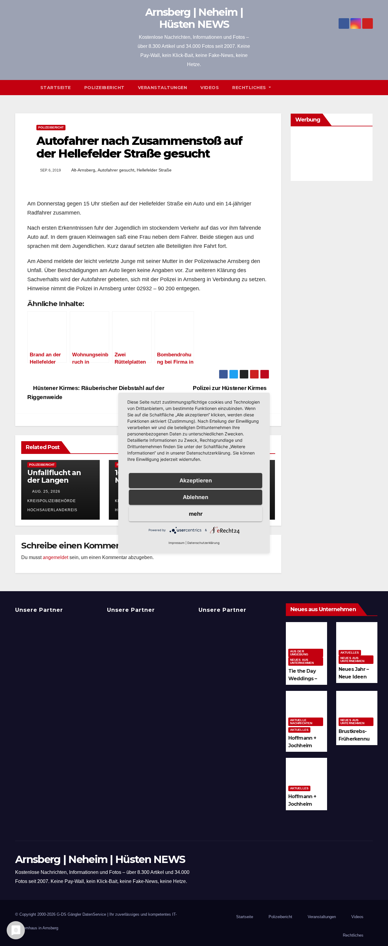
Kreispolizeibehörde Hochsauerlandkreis (52, 505)
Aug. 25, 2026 (46, 491)
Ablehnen (195, 497)
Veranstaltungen (162, 87)
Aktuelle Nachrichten (301, 721)
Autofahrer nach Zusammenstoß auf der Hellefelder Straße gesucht (139, 147)
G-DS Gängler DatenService (81, 914)
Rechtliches (249, 87)
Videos (209, 87)
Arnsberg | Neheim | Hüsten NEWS (194, 18)
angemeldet (55, 557)
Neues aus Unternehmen (302, 661)
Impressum (177, 543)
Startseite (55, 87)
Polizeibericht (104, 87)
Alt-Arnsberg (83, 170)
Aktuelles (349, 652)
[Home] (24, 87)
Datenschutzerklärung (203, 543)
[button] (371, 87)
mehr (195, 514)
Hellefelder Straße (154, 170)
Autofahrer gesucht (116, 170)
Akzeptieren (195, 480)
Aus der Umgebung (299, 653)
